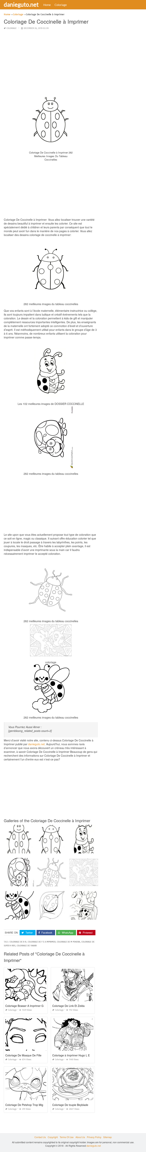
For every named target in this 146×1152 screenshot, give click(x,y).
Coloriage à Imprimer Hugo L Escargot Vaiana (80, 1055)
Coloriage (61, 4)
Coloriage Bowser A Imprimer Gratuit (27, 1006)
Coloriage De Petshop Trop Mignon (26, 1105)
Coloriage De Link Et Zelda (68, 1006)
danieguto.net (21, 4)
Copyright (53, 1137)
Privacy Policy (94, 1137)
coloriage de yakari (27, 945)
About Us (80, 1137)
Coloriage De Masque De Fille (23, 1055)
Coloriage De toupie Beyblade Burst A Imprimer (80, 1105)
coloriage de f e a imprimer (42, 942)
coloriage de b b (18, 942)
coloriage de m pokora (68, 942)
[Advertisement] (51, 59)
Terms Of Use (67, 1137)
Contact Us (40, 1137)
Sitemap (107, 1137)
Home (47, 4)
